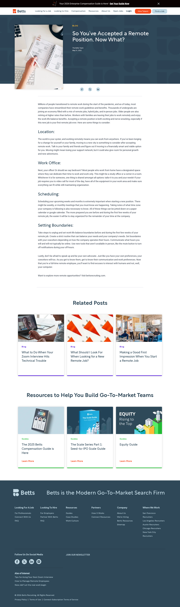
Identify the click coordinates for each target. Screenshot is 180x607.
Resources (94, 11)
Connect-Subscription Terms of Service (61, 600)
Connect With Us (23, 517)
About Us (106, 11)
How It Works (97, 513)
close (158, 4)
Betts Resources (125, 521)
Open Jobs (118, 11)
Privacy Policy (21, 600)
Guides (69, 513)
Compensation (78, 11)
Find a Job (159, 11)
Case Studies (72, 517)
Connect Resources (100, 517)
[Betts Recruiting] (19, 11)
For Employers (47, 513)
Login (129, 11)
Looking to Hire (61, 11)
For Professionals (23, 513)
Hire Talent (143, 11)
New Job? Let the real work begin (30, 585)
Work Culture (72, 521)
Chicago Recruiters (152, 528)
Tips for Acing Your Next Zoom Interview (34, 577)
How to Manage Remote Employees (32, 581)
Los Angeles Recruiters (154, 521)
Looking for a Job (43, 11)
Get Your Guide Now (119, 3)
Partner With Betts (49, 517)
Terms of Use (35, 600)
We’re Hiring (123, 517)
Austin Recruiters (151, 525)
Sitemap (121, 525)
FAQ (17, 521)
